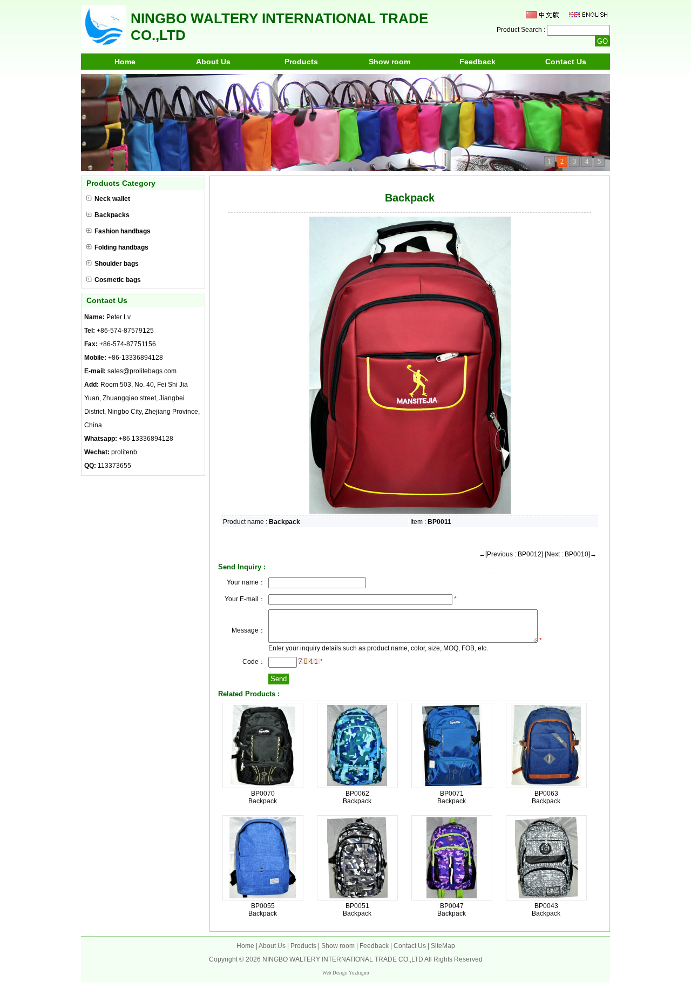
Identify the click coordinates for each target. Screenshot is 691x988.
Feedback (477, 61)
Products (301, 61)
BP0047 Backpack (451, 909)
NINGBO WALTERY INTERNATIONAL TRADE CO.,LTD (342, 959)
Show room (389, 61)
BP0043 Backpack (546, 909)
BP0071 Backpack (451, 797)
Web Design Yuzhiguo (345, 973)
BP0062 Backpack (357, 797)
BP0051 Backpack (357, 909)
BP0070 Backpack (262, 797)
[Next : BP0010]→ (571, 554)
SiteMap (443, 946)
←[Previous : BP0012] (511, 554)
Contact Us (565, 61)
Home (125, 61)
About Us (213, 61)
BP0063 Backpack (546, 797)
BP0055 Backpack (262, 909)
